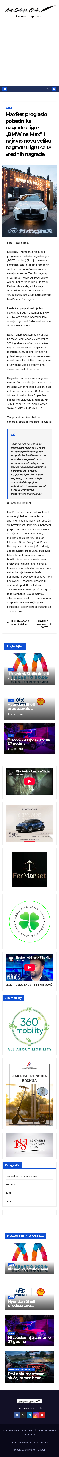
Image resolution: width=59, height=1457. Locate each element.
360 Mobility (25, 1442)
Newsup (49, 1430)
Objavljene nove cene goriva (42, 624)
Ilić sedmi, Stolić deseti (28, 673)
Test (8, 1193)
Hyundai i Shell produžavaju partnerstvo (21, 708)
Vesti (8, 108)
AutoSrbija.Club (40, 1442)
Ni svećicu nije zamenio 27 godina (29, 741)
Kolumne (11, 1184)
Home (14, 1442)
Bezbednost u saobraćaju (21, 1176)
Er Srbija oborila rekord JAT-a (20, 622)
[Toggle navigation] (27, 89)
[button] (48, 89)
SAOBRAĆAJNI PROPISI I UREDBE (29, 1450)
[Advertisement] (29, 54)
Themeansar (29, 1434)
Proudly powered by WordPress (19, 1430)
